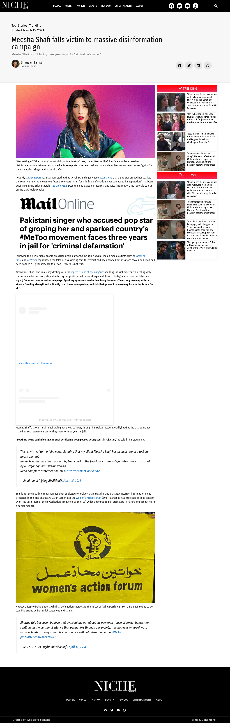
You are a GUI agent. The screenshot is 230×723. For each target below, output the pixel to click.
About (139, 6)
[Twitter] (179, 6)
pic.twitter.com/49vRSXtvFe (82, 471)
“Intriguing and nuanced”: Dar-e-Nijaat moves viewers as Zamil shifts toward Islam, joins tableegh (202, 246)
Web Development (38, 720)
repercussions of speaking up (87, 272)
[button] (216, 6)
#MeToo (117, 632)
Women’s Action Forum (88, 497)
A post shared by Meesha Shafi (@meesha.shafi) (64, 419)
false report (34, 177)
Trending (35, 25)
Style (68, 6)
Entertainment (123, 6)
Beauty (93, 6)
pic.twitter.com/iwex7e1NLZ (38, 637)
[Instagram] (195, 6)
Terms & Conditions (203, 720)
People (57, 6)
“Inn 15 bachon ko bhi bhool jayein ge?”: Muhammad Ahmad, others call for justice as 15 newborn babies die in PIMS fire (202, 118)
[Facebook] (171, 6)
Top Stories (19, 25)
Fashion (80, 6)
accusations (105, 177)
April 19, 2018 (77, 647)
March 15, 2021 (71, 481)
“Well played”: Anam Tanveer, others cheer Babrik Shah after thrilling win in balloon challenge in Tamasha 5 (201, 137)
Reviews (106, 6)
